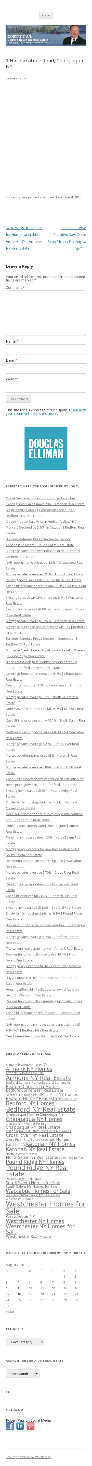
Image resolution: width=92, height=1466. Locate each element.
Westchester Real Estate (28, 1236)
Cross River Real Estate (23, 1139)
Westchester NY (20, 1216)
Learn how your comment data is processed (46, 412)
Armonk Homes (17, 1064)
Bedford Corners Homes (24, 1082)
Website (12, 379)
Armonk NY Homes (29, 1068)
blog (46, 197)
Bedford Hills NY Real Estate (33, 1098)
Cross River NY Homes (55, 1131)
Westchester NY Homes (35, 1221)
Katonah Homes (54, 1139)
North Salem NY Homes (21, 1154)
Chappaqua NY (51, 1114)
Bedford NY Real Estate (40, 1109)
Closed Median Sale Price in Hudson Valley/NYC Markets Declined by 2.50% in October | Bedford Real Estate (45, 527)
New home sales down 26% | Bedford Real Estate (42, 1036)
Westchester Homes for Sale (46, 1207)
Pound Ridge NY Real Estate (37, 1170)
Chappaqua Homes (23, 1114)
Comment (15, 287)
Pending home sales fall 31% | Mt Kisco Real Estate (43, 580)
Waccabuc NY (14, 1195)
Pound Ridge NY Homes (35, 1161)
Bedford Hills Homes (20, 1095)
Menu (46, 15)
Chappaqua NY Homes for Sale (26, 1123)
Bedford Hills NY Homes (56, 1094)
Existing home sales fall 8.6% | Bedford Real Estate (43, 907)
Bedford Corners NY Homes (33, 1086)
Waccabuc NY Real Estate (41, 1195)
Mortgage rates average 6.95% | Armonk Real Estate (44, 574)
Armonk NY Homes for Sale (25, 1073)
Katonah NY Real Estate (35, 1149)
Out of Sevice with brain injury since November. (41, 498)
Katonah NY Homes (50, 1144)
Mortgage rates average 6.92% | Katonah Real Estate (45, 621)
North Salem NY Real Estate (31, 1157)
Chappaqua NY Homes (34, 1118)
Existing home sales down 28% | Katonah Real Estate (45, 504)
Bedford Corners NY (56, 1082)
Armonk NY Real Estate (38, 1077)
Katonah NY (16, 1144)
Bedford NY (69, 1099)
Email (11, 360)
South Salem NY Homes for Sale (31, 1186)
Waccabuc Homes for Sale (38, 1190)
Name (12, 341)
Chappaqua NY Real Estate (33, 1127)
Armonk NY (38, 1064)
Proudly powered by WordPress (28, 1457)
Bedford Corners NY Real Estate (34, 1090)
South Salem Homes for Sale (33, 1182)
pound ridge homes (70, 1157)
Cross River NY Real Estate (35, 1135)
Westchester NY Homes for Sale (40, 1228)
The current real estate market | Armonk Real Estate (44, 948)
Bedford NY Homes (30, 1103)
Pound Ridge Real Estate (24, 1179)
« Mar (10, 1311)
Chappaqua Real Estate (23, 1131)
